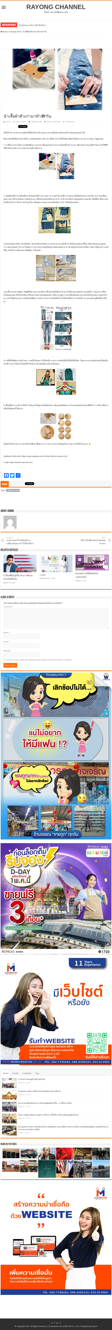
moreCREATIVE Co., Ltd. (69, 1326)
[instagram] (60, 1323)
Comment (8, 607)
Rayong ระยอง (13, 490)
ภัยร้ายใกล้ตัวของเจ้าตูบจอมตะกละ (93, 541)
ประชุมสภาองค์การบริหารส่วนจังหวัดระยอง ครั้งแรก (39, 1091)
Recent (5, 1073)
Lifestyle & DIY (15, 32)
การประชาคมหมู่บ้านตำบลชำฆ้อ (31, 1079)
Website (7, 651)
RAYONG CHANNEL (56, 6)
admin (8, 122)
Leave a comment (53, 122)
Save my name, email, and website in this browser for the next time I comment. (39, 660)
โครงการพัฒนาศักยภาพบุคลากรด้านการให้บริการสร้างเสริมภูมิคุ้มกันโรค (48, 1115)
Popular (15, 1073)
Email (6, 642)
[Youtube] (57, 1323)
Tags (37, 1073)
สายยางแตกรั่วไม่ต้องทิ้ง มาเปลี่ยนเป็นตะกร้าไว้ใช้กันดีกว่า (20, 541)
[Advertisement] (56, 41)
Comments (26, 1073)
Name (7, 633)
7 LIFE (43, 575)
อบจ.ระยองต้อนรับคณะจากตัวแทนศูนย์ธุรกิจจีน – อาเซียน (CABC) (45, 1103)
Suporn (94, 1326)
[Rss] (52, 1323)
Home (5, 32)
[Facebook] (54, 1323)
